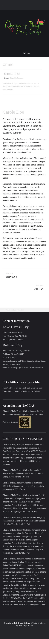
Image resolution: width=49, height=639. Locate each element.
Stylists (13, 310)
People (8, 310)
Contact (33, 7)
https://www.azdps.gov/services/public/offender (23, 368)
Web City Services (26, 626)
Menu (26, 53)
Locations (23, 7)
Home (15, 7)
